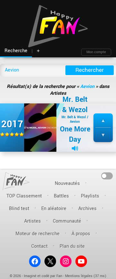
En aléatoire (53, 208)
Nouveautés (67, 183)
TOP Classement (24, 196)
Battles (61, 196)
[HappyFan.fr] (16, 181)
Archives (87, 208)
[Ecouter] (75, 148)
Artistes (32, 221)
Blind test (19, 208)
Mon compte (96, 52)
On (107, 175)
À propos (81, 233)
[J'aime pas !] (103, 135)
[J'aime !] (103, 120)
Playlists (90, 196)
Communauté (67, 221)
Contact (39, 246)
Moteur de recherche (37, 233)
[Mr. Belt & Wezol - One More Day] (40, 127)
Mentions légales (78, 276)
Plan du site (72, 246)
